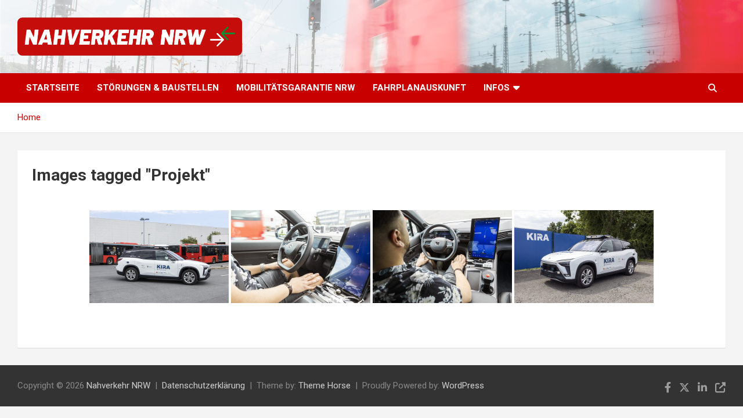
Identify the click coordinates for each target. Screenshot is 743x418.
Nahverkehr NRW (118, 385)
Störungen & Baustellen (158, 87)
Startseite (53, 87)
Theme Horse (324, 385)
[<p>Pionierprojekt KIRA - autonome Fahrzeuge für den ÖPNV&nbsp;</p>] (159, 256)
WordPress (463, 385)
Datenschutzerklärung (203, 385)
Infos (497, 87)
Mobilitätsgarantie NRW (295, 87)
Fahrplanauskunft (419, 87)
